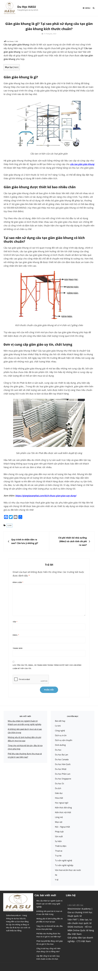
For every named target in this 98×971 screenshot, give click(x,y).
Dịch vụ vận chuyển (63, 740)
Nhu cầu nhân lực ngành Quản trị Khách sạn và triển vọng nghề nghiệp (49, 903)
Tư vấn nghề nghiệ (63, 860)
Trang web (17, 648)
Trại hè (58, 855)
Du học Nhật (60, 769)
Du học (58, 750)
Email (16, 635)
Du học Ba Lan (61, 754)
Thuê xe (58, 851)
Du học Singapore (63, 778)
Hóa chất (59, 798)
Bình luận (18, 582)
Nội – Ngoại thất (62, 826)
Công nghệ (60, 730)
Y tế (56, 879)
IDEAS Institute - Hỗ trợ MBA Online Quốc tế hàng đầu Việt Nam (81, 930)
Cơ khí (9, 525)
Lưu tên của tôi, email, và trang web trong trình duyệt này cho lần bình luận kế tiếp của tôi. (47, 667)
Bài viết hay (60, 721)
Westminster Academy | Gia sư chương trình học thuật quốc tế (80, 912)
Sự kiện (58, 841)
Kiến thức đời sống (63, 807)
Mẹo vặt (58, 822)
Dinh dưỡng (60, 745)
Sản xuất (59, 836)
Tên (15, 622)
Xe (56, 875)
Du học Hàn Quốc (63, 764)
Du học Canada (61, 759)
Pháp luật (59, 831)
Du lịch (58, 788)
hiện (16, 67)
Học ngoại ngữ (61, 802)
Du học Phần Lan (62, 774)
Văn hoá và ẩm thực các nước (68, 870)
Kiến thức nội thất (63, 812)
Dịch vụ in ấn (60, 735)
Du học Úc (59, 783)
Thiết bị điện (60, 846)
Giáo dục (59, 793)
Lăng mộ (59, 817)
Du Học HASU (26, 7)
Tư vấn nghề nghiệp (64, 865)
